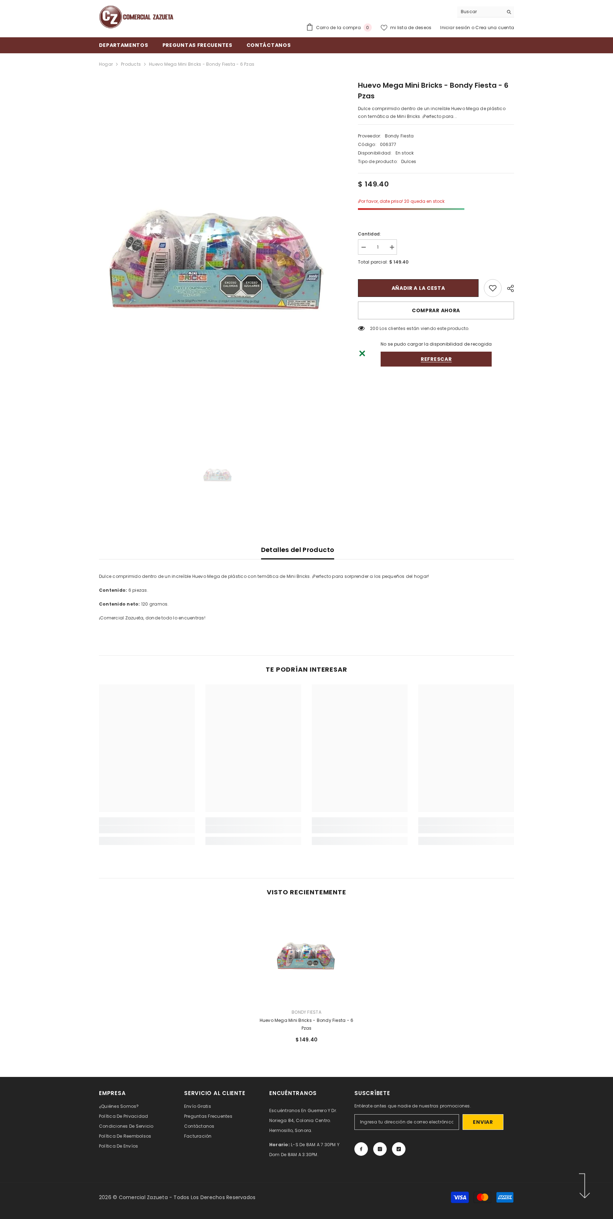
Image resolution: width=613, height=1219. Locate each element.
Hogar (106, 64)
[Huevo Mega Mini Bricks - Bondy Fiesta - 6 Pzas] (306, 955)
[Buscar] (485, 11)
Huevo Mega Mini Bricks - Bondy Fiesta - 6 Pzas (307, 1024)
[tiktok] (398, 1149)
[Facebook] (361, 1149)
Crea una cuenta (494, 28)
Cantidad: (369, 234)
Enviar (483, 1122)
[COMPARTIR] (508, 288)
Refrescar (436, 359)
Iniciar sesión (455, 28)
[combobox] (480, 11)
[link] (493, 288)
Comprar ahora (436, 310)
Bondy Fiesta (399, 136)
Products (131, 64)
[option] (218, 256)
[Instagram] (380, 1149)
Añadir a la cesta (418, 288)
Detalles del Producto (298, 549)
